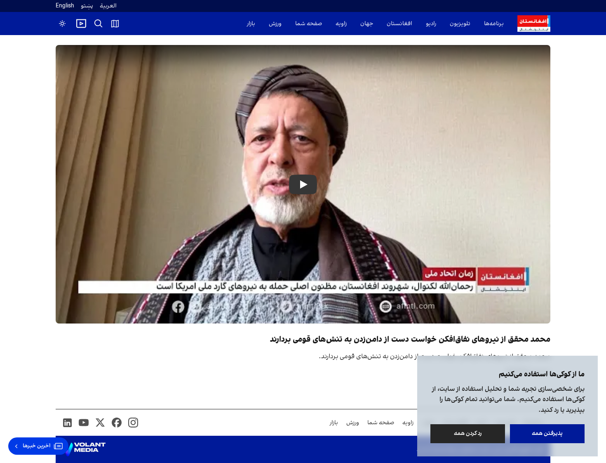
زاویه (341, 23)
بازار (251, 23)
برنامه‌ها (494, 23)
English (65, 6)
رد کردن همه (468, 433)
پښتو (87, 6)
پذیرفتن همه (547, 433)
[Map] (115, 23)
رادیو (431, 23)
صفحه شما (308, 23)
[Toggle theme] (62, 23)
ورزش (275, 23)
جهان (366, 23)
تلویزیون (460, 23)
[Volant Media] (84, 449)
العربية (108, 6)
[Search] (98, 23)
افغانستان (399, 23)
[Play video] (81, 23)
